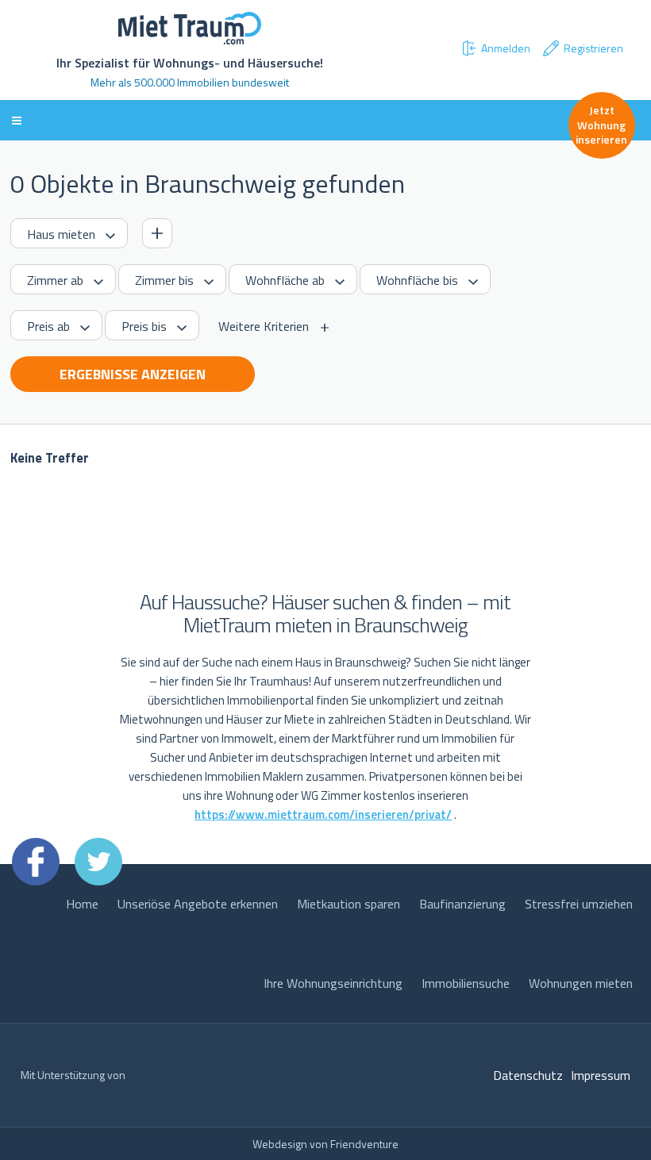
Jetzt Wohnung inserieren (601, 124)
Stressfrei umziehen (579, 903)
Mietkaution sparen (348, 903)
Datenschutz (528, 1075)
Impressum (600, 1075)
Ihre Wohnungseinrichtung (333, 983)
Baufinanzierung (462, 903)
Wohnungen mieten (581, 983)
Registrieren (593, 48)
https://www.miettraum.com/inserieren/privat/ (323, 814)
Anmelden (505, 48)
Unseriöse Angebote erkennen (197, 903)
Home (82, 903)
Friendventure (364, 1143)
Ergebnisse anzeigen (133, 374)
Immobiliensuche (466, 983)
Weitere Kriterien (263, 326)
